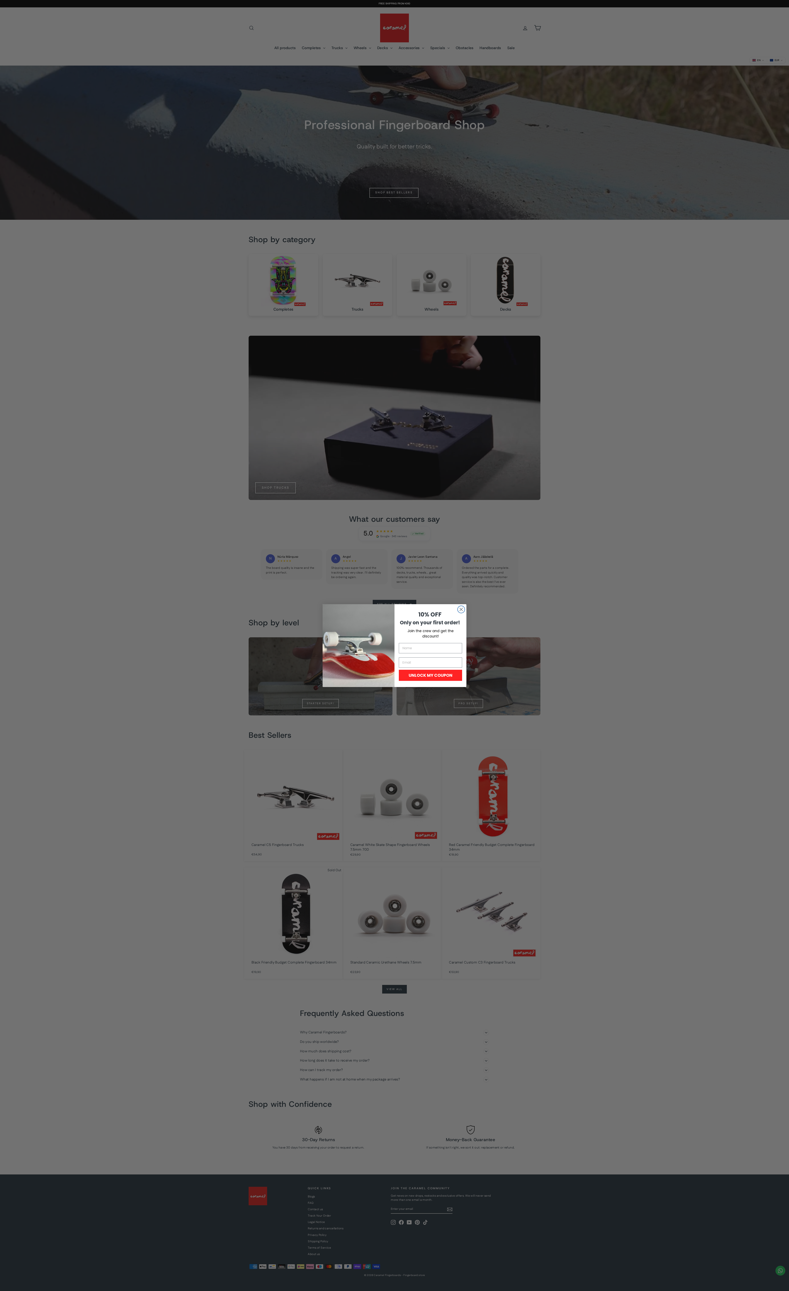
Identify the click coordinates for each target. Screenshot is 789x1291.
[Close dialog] (461, 609)
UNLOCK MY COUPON (430, 675)
